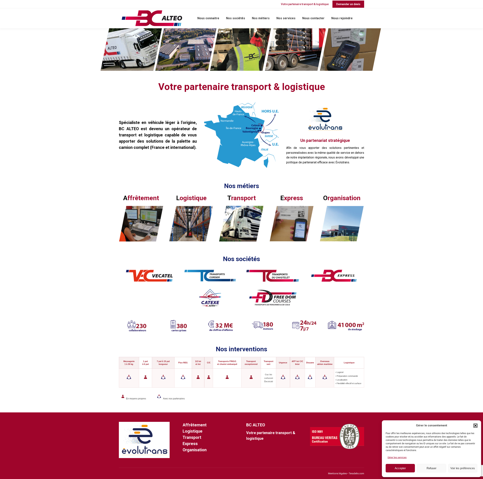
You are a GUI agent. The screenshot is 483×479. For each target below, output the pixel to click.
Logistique (192, 431)
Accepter (400, 468)
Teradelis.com (356, 473)
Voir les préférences (462, 468)
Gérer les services (397, 457)
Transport (192, 437)
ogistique (191, 198)
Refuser (431, 468)
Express (190, 443)
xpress (291, 198)
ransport (241, 198)
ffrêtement (141, 198)
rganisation (342, 198)
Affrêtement (195, 425)
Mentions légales (337, 473)
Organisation (195, 449)
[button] (475, 425)
